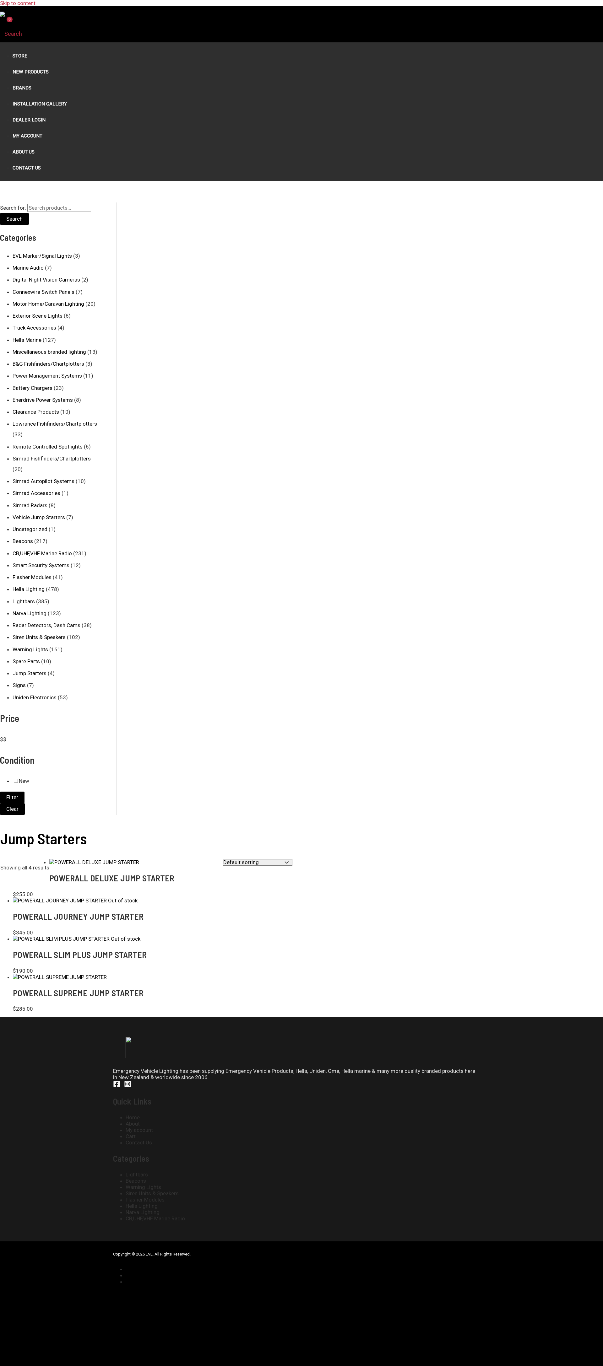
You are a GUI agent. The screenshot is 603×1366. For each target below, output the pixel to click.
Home (133, 1117)
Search (14, 219)
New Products (31, 72)
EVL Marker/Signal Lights (42, 256)
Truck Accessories (34, 328)
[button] (11, 33)
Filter (12, 797)
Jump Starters (29, 673)
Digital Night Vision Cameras (46, 280)
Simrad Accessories (36, 493)
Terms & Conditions (151, 1281)
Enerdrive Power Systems (43, 400)
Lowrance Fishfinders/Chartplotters (55, 424)
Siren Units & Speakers (39, 637)
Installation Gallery (40, 104)
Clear (12, 809)
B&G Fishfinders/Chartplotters (48, 364)
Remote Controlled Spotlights (48, 447)
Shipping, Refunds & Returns (159, 1269)
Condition (17, 760)
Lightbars (24, 601)
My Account (27, 136)
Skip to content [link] (17, 3)
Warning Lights (30, 649)
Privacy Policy (144, 1275)
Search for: (13, 208)
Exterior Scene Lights (37, 316)
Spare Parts (26, 661)
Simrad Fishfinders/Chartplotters (52, 458)
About (133, 1124)
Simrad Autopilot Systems (43, 481)
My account (139, 1130)
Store (20, 56)
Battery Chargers (32, 388)
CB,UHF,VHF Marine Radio (42, 553)
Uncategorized (30, 529)
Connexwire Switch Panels (43, 292)
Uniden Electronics (35, 697)
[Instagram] (127, 1086)
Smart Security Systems (41, 565)
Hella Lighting (29, 589)
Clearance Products (36, 412)
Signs (19, 685)
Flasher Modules (32, 577)
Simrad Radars (30, 505)
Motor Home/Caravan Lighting (48, 304)
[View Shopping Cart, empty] (5, 24)
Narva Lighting (29, 613)
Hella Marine (27, 340)
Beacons (23, 541)
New (24, 781)
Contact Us (27, 168)
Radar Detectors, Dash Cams (46, 625)
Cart (131, 1136)
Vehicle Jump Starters (39, 517)
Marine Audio (28, 268)
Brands (22, 88)
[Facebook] (116, 1086)
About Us (24, 152)
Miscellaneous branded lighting (49, 352)
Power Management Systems (47, 376)
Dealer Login (29, 120)
